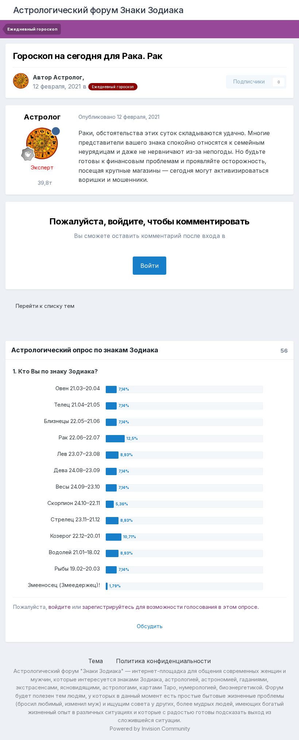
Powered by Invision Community (149, 728)
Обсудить (150, 626)
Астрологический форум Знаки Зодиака (98, 10)
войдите (59, 606)
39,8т (44, 182)
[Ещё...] (280, 117)
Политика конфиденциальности (163, 661)
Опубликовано (118, 116)
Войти (149, 265)
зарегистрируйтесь (108, 606)
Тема (96, 661)
